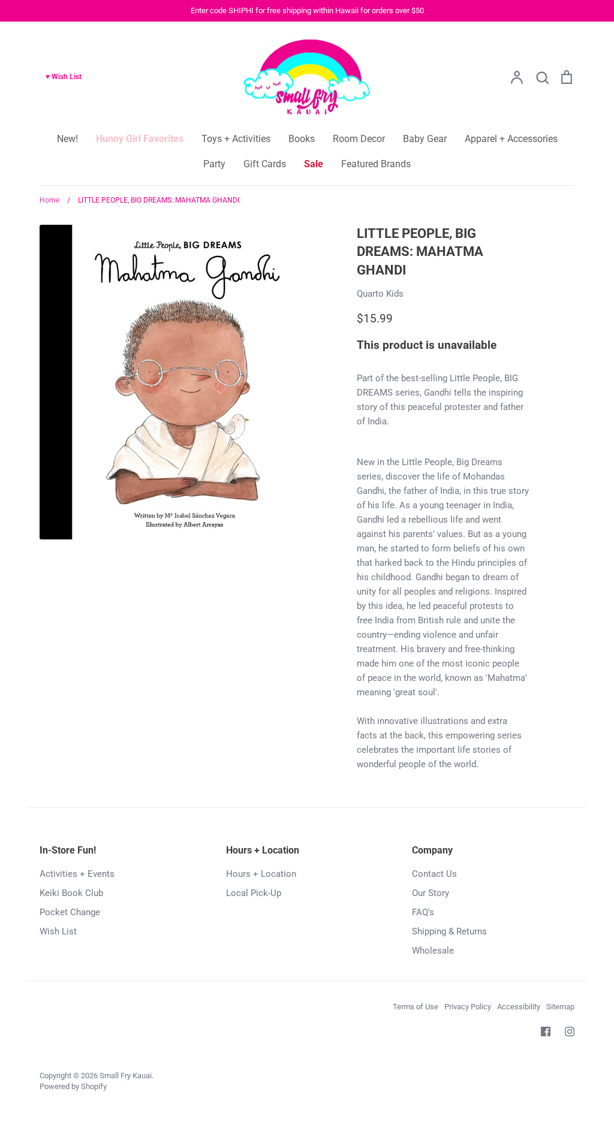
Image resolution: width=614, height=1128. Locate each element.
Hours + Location (261, 873)
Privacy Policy (467, 1006)
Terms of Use (415, 1006)
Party (214, 164)
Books (301, 138)
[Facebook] (546, 1031)
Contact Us (434, 873)
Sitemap (560, 1006)
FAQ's (423, 912)
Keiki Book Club (71, 893)
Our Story (430, 893)
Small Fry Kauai (126, 1075)
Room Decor (359, 138)
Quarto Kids (380, 293)
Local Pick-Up (253, 893)
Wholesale (433, 950)
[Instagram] (570, 1031)
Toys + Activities (235, 138)
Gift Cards (264, 164)
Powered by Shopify (73, 1086)
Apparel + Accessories (511, 138)
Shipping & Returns (449, 931)
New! (67, 138)
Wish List (58, 931)
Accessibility (518, 1006)
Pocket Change (70, 912)
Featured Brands (376, 164)
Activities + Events (77, 873)
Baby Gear (425, 138)
